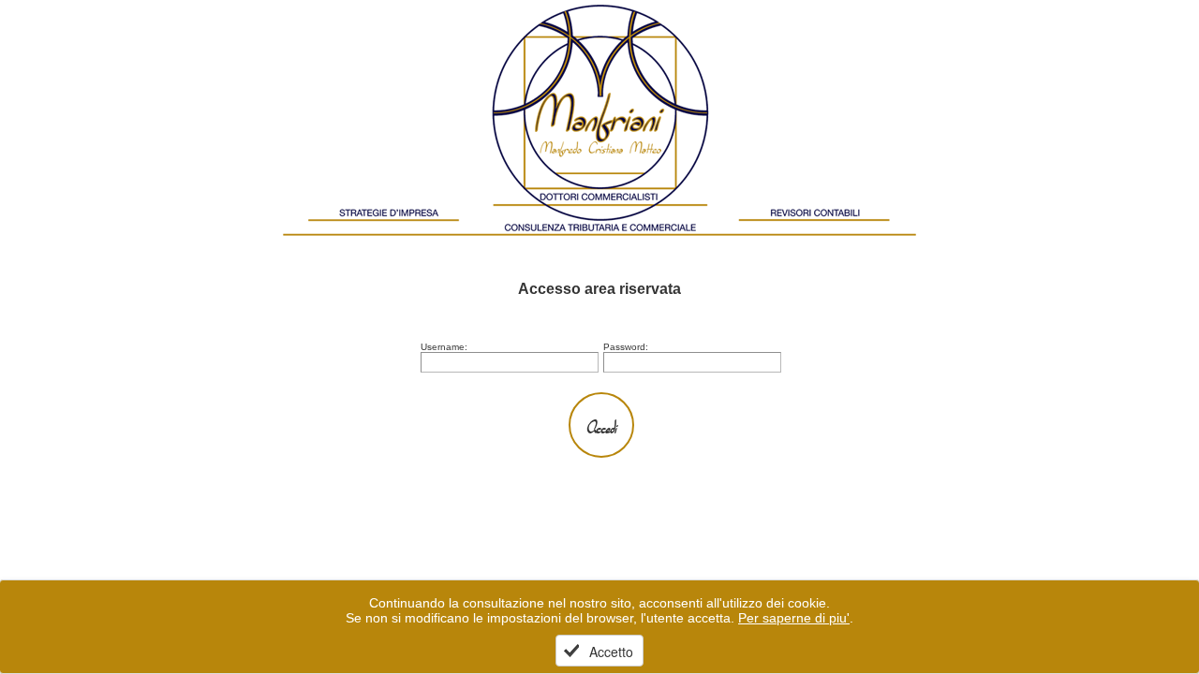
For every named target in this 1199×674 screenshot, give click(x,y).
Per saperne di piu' (794, 617)
